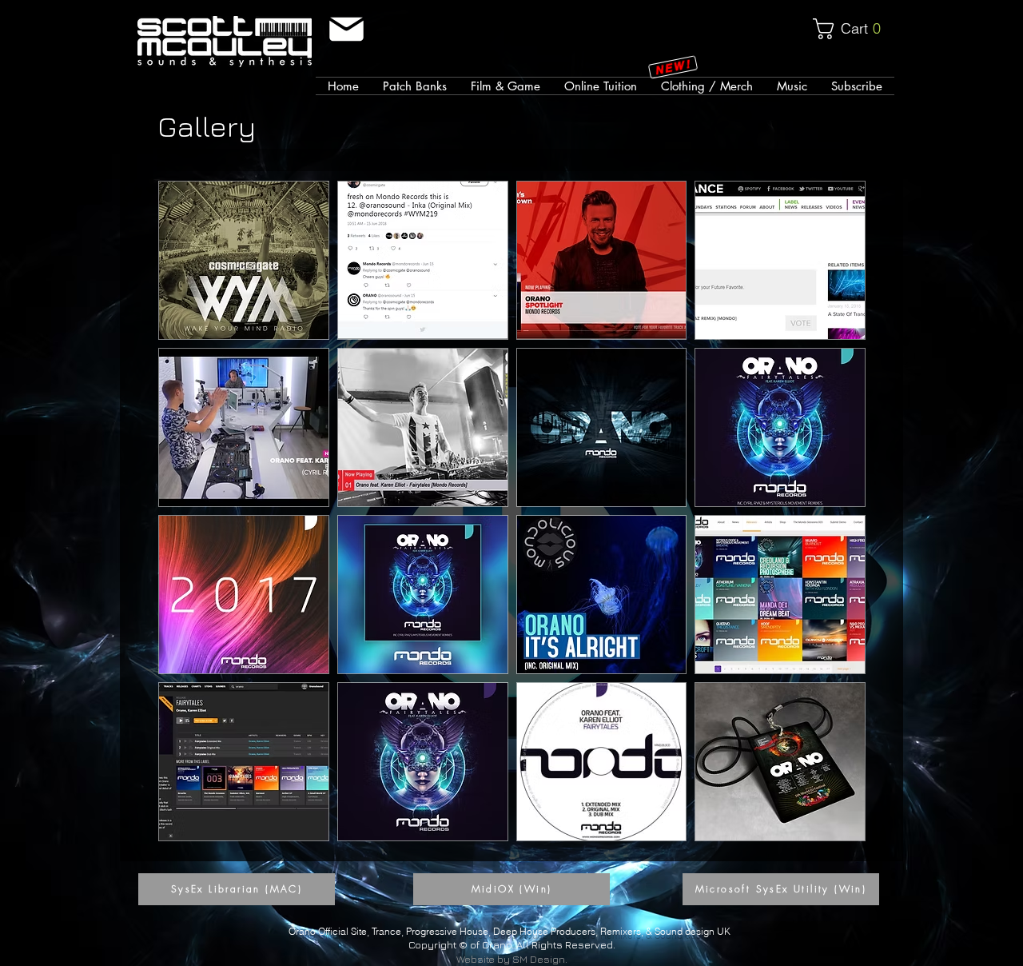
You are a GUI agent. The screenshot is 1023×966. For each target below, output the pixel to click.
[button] (853, 28)
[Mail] (346, 29)
